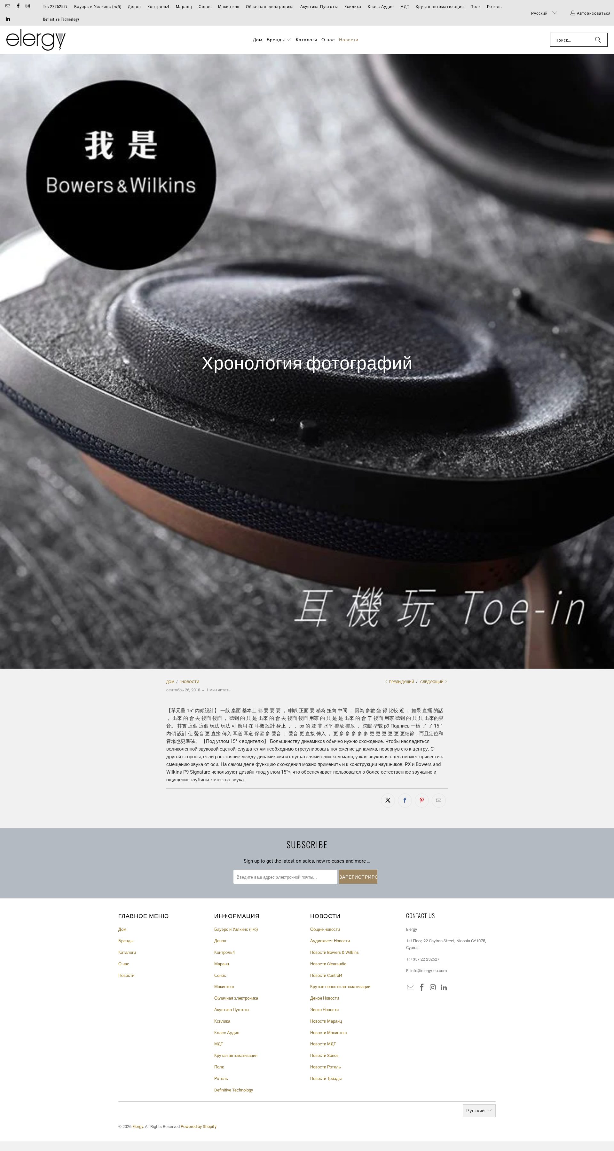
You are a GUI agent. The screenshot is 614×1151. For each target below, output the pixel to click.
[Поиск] (598, 40)
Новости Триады (326, 1078)
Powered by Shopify (198, 1126)
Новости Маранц (326, 1021)
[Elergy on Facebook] (17, 6)
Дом (122, 929)
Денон (134, 6)
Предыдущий (401, 682)
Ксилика (352, 6)
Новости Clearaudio (328, 964)
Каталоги (127, 952)
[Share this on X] (388, 800)
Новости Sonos (324, 1055)
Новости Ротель (325, 1067)
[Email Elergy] (7, 6)
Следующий (432, 682)
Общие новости (325, 929)
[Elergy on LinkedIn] (7, 19)
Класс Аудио (381, 6)
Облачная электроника (270, 6)
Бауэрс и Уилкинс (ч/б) (98, 6)
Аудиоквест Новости (330, 940)
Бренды (125, 940)
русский (540, 13)
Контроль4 (158, 6)
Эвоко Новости (324, 1009)
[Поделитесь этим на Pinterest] (422, 800)
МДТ (404, 6)
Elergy (137, 1126)
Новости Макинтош (328, 1032)
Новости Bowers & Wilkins (334, 952)
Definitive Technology (61, 19)
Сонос (205, 6)
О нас (123, 964)
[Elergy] (36, 40)
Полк (475, 6)
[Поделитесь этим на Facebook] (405, 800)
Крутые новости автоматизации (340, 986)
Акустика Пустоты (319, 6)
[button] (279, 40)
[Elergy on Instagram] (27, 6)
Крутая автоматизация (440, 6)
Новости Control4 (326, 975)
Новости (126, 975)
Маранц (184, 6)
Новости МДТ (323, 1044)
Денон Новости (324, 998)
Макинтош (229, 6)
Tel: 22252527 (55, 6)
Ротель (494, 6)
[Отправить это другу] (439, 800)
